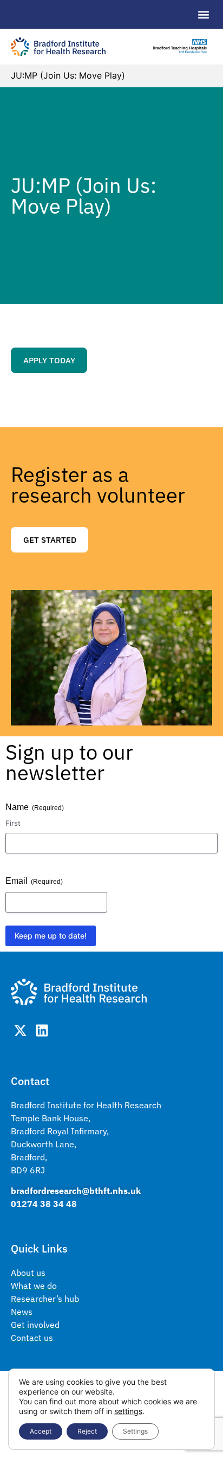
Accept (40, 1431)
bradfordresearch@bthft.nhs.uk (76, 1190)
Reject (87, 1431)
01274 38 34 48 (44, 1203)
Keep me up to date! (51, 935)
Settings (135, 1431)
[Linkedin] (41, 1030)
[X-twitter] (20, 1030)
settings (128, 1411)
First (13, 823)
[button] (203, 14)
